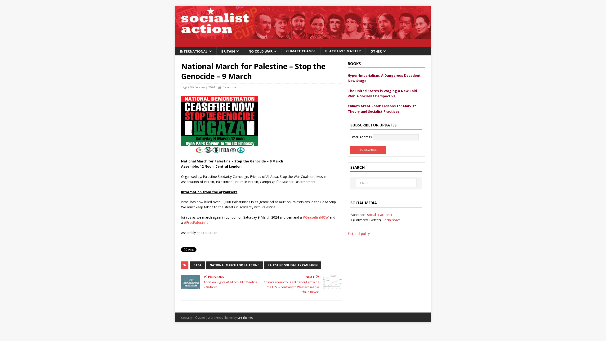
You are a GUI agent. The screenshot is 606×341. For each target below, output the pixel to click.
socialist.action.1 (379, 214)
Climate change (301, 51)
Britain (228, 51)
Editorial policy (359, 233)
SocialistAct (391, 220)
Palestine (229, 87)
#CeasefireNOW (316, 217)
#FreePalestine (196, 222)
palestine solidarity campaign (293, 265)
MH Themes (245, 318)
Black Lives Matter (343, 51)
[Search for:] (386, 183)
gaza (197, 265)
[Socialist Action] (303, 44)
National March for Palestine (234, 265)
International (194, 51)
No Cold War (260, 51)
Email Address (361, 137)
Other (376, 51)
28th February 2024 (201, 87)
